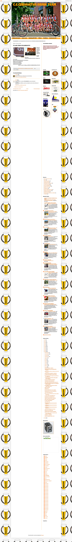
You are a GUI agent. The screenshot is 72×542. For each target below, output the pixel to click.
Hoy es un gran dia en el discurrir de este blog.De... (52, 371)
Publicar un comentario (18, 86)
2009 (45, 351)
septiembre (47, 356)
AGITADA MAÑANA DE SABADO (50, 379)
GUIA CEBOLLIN (47, 401)
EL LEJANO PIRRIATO (47, 235)
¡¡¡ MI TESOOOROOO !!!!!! (49, 392)
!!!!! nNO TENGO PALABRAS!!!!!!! (50, 395)
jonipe (46, 512)
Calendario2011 (46, 180)
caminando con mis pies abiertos (50, 279)
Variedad (50, 319)
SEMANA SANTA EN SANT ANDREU (50, 411)
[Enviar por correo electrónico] (13, 69)
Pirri (46, 478)
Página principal (16, 37)
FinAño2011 (46, 188)
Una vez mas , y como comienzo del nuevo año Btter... (51, 413)
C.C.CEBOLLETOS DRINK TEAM (34, 5)
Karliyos (46, 469)
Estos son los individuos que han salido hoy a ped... (52, 394)
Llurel (46, 471)
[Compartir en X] (15, 69)
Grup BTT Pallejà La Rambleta (49, 295)
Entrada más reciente (17, 88)
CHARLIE (46, 457)
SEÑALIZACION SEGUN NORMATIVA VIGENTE (50, 369)
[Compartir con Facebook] (16, 69)
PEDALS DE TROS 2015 (52, 244)
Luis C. (46, 472)
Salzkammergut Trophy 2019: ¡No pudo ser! (53, 212)
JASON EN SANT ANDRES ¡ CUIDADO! (51, 373)
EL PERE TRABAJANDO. (48, 400)
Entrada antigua (37, 88)
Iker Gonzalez (47, 464)
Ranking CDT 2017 (33, 37)
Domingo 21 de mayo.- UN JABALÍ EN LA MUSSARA (53, 228)
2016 (45, 342)
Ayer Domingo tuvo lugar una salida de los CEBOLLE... (52, 376)
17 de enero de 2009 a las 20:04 (20, 77)
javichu (46, 511)
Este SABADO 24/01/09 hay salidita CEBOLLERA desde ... (51, 386)
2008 (45, 417)
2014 (45, 345)
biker (45, 179)
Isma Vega (47, 465)
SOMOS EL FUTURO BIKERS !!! (49, 303)
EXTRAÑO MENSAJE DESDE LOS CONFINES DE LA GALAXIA (52, 384)
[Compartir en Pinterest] (18, 69)
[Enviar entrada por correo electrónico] (34, 68)
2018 (45, 339)
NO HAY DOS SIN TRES (52, 311)
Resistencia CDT (52, 37)
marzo (46, 364)
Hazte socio (24, 37)
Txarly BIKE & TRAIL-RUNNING (49, 271)
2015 (45, 343)
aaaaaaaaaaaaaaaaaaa (48, 260)
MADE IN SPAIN (47, 387)
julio (46, 359)
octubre (46, 355)
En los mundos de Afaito (48, 326)
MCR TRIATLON (46, 287)
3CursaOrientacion (47, 178)
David (46, 458)
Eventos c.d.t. (46, 187)
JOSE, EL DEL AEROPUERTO (53, 252)
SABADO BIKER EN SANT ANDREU (50, 398)
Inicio (27, 88)
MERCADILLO (47, 388)
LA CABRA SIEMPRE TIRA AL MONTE (50, 202)
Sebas (46, 482)
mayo (46, 361)
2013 (45, 346)
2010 (45, 350)
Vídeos (40, 37)
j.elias (16, 74)
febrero (46, 365)
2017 (45, 341)
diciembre (47, 352)
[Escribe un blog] (14, 69)
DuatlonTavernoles (47, 186)
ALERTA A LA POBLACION (49, 410)
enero (46, 366)
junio (46, 360)
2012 (45, 347)
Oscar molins (47, 476)
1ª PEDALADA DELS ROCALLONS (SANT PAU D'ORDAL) (51, 378)
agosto (46, 357)
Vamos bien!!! (51, 236)
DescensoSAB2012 (47, 185)
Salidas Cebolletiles (47, 190)
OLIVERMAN (47, 475)
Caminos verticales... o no (48, 318)
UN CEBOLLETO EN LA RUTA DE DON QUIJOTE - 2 (51, 405)
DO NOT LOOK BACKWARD (48, 310)
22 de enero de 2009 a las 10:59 (20, 85)
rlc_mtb (46, 516)
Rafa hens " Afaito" (48, 480)
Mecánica (45, 37)
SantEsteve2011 (46, 191)
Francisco (46, 461)
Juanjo (46, 467)
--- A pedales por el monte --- (49, 210)
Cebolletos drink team (48, 183)
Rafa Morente (47, 479)
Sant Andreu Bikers (47, 334)
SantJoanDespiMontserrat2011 (49, 192)
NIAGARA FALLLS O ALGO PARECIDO (50, 391)
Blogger (42, 535)
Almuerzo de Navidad (52, 296)
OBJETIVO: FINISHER (47, 259)
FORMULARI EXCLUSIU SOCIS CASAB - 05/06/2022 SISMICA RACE (50, 200)
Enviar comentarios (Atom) (23, 90)
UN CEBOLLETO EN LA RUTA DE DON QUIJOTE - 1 (51, 407)
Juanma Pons (47, 468)
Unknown (46, 483)
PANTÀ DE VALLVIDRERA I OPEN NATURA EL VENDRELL (53, 264)
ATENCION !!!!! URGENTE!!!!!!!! (49, 396)
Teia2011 (45, 193)
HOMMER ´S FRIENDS (48, 414)
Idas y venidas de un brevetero (49, 219)
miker (46, 515)
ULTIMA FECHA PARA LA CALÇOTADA (51, 374)
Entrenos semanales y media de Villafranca (52, 288)
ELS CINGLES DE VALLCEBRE (53, 280)
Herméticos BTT (47, 243)
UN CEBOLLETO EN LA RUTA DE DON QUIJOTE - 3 (51, 403)
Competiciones (46, 184)
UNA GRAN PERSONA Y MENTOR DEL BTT (51, 382)
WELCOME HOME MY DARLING (49, 399)
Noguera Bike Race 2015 (48, 189)
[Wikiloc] (47, 438)
